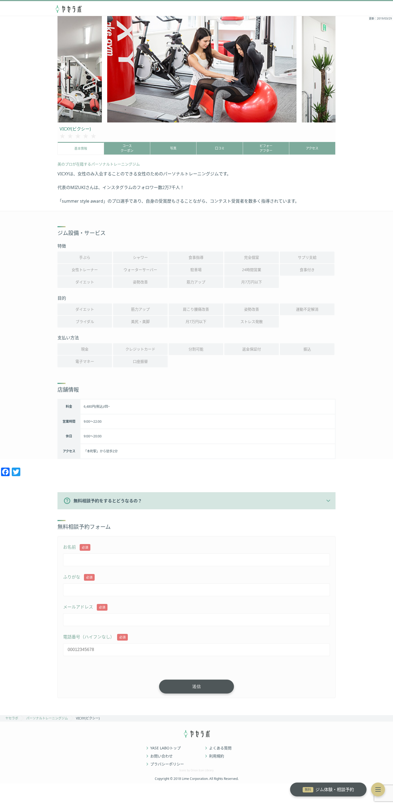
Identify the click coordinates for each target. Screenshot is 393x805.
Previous (64, 69)
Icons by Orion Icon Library (196, 770)
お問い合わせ (161, 756)
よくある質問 (220, 748)
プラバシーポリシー (167, 764)
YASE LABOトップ (165, 748)
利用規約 (216, 756)
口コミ (220, 148)
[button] (378, 789)
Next (329, 69)
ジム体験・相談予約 (329, 789)
